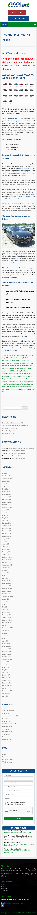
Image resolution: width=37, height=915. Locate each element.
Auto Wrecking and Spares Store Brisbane (15, 425)
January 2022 (6, 526)
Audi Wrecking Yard (27, 384)
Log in (4, 754)
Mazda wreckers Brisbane (20, 343)
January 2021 (6, 554)
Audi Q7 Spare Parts (14, 371)
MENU (4, 25)
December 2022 (7, 499)
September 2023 (7, 478)
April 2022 (5, 520)
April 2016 (5, 696)
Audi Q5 (30, 368)
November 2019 (7, 591)
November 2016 (7, 685)
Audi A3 (25, 358)
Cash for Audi (6, 387)
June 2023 (5, 486)
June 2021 (5, 544)
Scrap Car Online (7, 732)
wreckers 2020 (6, 739)
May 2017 (5, 670)
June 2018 (5, 636)
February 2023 (6, 494)
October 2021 (6, 533)
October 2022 (6, 505)
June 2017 (5, 667)
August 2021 (6, 539)
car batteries (15, 260)
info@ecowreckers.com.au (14, 903)
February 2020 (6, 583)
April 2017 (5, 672)
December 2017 (7, 651)
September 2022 (7, 507)
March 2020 (6, 581)
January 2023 (6, 497)
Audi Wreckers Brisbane (14, 53)
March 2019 (6, 612)
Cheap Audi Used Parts (19, 387)
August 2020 (6, 567)
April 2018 (5, 641)
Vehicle (3, 885)
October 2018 (6, 625)
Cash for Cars (5, 891)
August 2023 (6, 481)
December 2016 (7, 683)
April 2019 (5, 609)
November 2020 (7, 560)
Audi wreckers (11, 376)
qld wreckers (6, 729)
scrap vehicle (6, 734)
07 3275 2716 (18, 18)
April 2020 (5, 578)
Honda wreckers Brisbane (20, 341)
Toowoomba (27, 196)
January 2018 (6, 649)
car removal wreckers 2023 (10, 716)
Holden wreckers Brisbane (26, 348)
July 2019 (5, 602)
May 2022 (5, 518)
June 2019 (5, 604)
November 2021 (7, 531)
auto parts (21, 355)
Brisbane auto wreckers (14, 268)
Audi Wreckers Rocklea (13, 384)
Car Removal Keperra (8, 433)
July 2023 (5, 484)
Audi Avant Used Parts (22, 363)
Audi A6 (23, 360)
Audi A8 (12, 363)
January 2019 (6, 617)
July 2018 (5, 633)
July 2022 (5, 512)
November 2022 (7, 502)
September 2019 (7, 596)
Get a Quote (17, 12)
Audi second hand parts (23, 168)
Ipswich (20, 199)
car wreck (28, 355)
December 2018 (7, 620)
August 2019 (6, 599)
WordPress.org (7, 762)
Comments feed (7, 759)
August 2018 (6, 630)
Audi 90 (14, 358)
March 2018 (6, 643)
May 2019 (5, 607)
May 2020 (5, 575)
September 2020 (7, 565)
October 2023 (6, 476)
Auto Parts (4, 889)
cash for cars (6, 721)
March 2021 (6, 549)
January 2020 (6, 586)
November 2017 (7, 654)
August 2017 (6, 662)
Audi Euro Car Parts (8, 368)
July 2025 (5, 473)
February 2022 (6, 523)
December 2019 (7, 589)
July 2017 (5, 665)
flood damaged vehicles (9, 724)
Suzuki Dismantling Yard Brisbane (23, 448)
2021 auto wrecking (8, 711)
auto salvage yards (16, 121)
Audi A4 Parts (16, 360)
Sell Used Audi (18, 389)
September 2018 (7, 628)
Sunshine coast (10, 199)
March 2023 (6, 491)
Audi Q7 (4, 371)
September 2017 (7, 659)
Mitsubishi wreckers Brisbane (24, 345)
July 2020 (5, 570)
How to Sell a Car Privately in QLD (12, 423)
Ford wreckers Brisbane (9, 348)
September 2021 (7, 536)
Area (2, 887)
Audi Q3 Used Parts (21, 368)
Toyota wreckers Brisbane (10, 350)
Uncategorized (6, 737)
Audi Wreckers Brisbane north (16, 379)
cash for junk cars (17, 123)
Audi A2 (20, 358)
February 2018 (6, 646)
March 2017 (6, 675)
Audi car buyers (13, 118)
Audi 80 (9, 358)
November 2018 (7, 623)
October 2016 (6, 688)
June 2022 (5, 515)
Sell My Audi (9, 389)
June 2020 (5, 573)
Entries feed (6, 757)
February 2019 (6, 615)
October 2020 (6, 562)
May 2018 (5, 638)
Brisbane (14, 196)
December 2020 (7, 557)
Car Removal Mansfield (9, 428)
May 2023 (5, 489)
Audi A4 (8, 360)
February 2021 (6, 552)
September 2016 (7, 691)
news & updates (7, 726)
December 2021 (7, 528)
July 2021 (5, 541)
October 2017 (6, 657)
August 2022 (6, 510)
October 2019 (6, 594)
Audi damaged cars (26, 366)
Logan (20, 196)
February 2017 (6, 678)
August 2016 (6, 693)
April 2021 (5, 547)
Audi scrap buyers (16, 373)
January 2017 (6, 680)
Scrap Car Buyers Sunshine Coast (12, 431)
